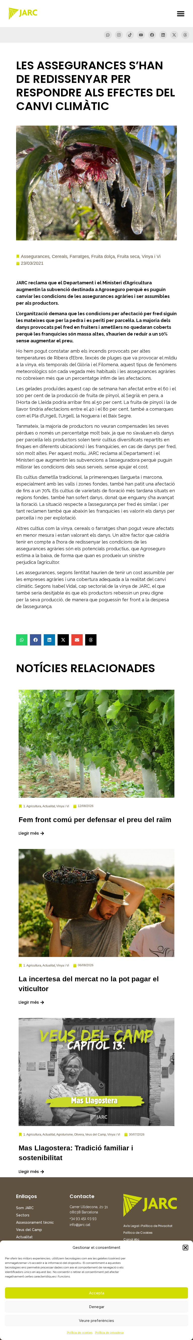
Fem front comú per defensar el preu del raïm (95, 820)
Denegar (96, 1307)
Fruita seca (128, 256)
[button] (185, 1247)
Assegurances (35, 256)
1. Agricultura (32, 806)
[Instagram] (119, 35)
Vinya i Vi (151, 256)
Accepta (96, 1293)
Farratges (79, 256)
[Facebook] (152, 35)
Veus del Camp (95, 1134)
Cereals (59, 256)
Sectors (22, 1215)
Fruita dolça (103, 256)
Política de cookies (79, 1332)
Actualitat (48, 806)
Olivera (79, 1134)
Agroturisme (64, 1134)
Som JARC (25, 1208)
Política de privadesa (109, 1332)
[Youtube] (141, 35)
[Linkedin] (163, 35)
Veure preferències (96, 1320)
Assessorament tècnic (35, 1222)
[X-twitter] (174, 35)
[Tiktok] (130, 35)
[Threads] (185, 35)
